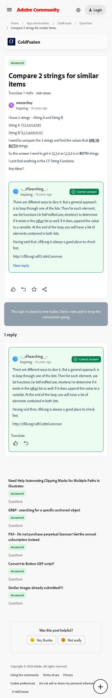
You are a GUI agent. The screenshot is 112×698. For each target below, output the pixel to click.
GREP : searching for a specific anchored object (44, 510)
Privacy (68, 675)
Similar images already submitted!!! (35, 587)
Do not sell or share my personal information (68, 683)
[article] (56, 399)
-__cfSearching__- (34, 189)
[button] (9, 11)
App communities (38, 23)
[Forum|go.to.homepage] (38, 10)
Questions (85, 23)
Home (15, 23)
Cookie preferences (22, 683)
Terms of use (51, 675)
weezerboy (24, 102)
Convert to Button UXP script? (31, 563)
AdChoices (22, 692)
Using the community (24, 675)
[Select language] (78, 10)
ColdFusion (64, 23)
